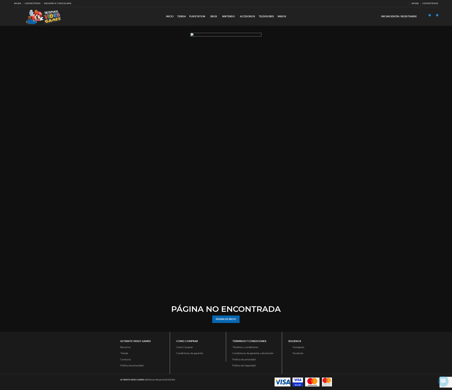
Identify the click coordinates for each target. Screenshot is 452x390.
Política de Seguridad (244, 365)
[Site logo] (43, 16)
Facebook (298, 353)
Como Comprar (184, 347)
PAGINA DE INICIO (226, 319)
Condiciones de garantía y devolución (253, 353)
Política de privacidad (132, 365)
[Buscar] (421, 16)
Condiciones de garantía (189, 353)
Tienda (124, 353)
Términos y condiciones (245, 347)
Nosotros (125, 347)
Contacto (125, 359)
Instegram (298, 347)
